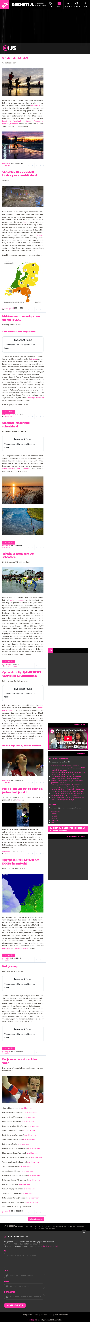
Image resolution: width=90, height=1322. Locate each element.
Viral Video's (33, 1315)
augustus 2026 (56, 812)
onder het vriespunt (17, 600)
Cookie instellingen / (60, 1226)
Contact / (21, 1226)
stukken (44, 1315)
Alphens (19, 800)
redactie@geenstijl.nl (49, 1246)
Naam (6, 1281)
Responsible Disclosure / (77, 1226)
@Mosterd (6, 163)
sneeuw (40, 235)
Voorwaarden (50, 1228)
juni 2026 (54, 816)
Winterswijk (35, 106)
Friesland (5, 124)
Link (6, 1271)
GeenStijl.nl (31, 1320)
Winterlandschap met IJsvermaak (16, 469)
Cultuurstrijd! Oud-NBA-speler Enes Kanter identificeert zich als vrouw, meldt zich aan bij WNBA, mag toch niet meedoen (68, 768)
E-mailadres (9, 1292)
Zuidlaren (27, 121)
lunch (25, 222)
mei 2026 (54, 818)
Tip (5, 1251)
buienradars (7, 948)
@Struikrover (6, 664)
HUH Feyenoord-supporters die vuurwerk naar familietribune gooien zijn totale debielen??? (66, 777)
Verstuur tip (16, 1305)
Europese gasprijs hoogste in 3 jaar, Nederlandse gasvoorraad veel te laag (67, 782)
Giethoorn (14, 124)
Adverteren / (40, 1228)
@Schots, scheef (8, 308)
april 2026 (54, 820)
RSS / (36, 1226)
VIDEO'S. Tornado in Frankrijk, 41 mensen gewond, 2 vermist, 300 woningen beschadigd (68, 798)
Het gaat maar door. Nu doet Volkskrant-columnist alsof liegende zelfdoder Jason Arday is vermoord (67, 790)
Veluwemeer (38, 121)
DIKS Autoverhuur (61, 1315)
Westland (17, 121)
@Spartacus (6, 414)
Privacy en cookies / (45, 1226)
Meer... (53, 822)
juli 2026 (54, 814)
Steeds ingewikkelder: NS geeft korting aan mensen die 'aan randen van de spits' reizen (68, 773)
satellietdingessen (21, 948)
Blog (50, 1315)
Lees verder (8, 412)
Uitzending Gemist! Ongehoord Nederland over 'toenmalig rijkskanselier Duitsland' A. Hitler (66, 786)
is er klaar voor (26, 1108)
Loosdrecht (6, 121)
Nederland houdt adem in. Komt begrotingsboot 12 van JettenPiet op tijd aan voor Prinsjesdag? (67, 794)
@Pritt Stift (6, 958)
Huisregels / (29, 1226)
